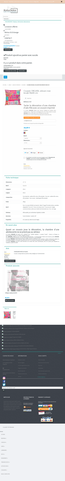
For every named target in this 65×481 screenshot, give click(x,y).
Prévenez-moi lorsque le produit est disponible (33, 123)
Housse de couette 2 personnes (13, 408)
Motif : (25, 136)
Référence (26, 101)
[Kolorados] (32, 9)
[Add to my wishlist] (18, 300)
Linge (9, 85)
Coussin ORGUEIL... (14, 312)
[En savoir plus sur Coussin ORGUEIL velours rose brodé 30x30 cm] (7, 315)
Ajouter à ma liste (28, 148)
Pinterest (41, 152)
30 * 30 (24, 182)
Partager (34, 152)
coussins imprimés (34, 114)
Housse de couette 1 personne (10, 409)
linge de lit (29, 240)
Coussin (23, 85)
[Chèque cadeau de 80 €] (18, 280)
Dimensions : (27, 140)
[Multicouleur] (25, 133)
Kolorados (12, 427)
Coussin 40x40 (14, 401)
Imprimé (24, 185)
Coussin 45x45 (9, 403)
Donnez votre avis (28, 168)
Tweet (27, 152)
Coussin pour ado (7, 401)
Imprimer (29, 98)
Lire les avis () (27, 167)
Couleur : (26, 130)
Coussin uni (15, 404)
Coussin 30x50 (15, 403)
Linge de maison (16, 85)
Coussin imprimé (9, 404)
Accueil (4, 85)
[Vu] (16, 300)
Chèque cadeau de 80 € (11, 293)
